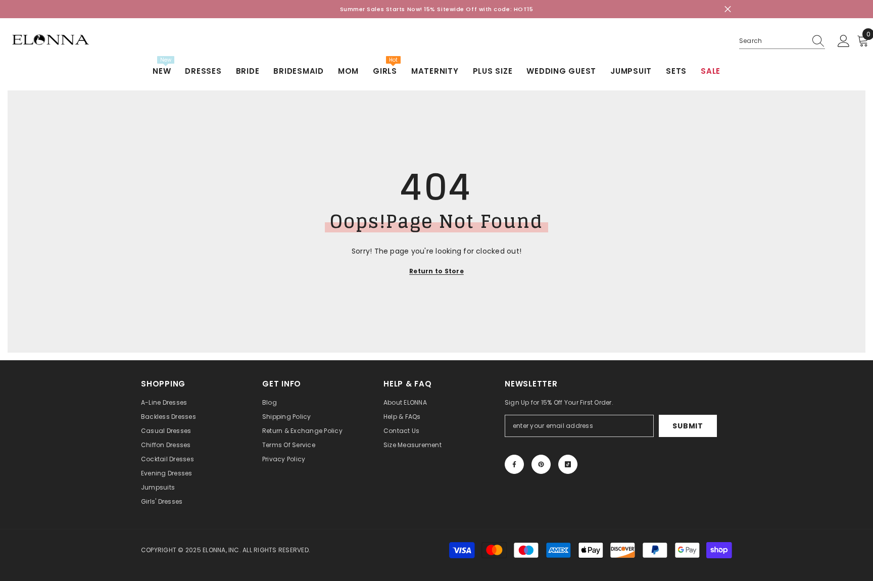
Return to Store (436, 271)
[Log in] (844, 41)
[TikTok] (567, 464)
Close (727, 9)
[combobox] (772, 41)
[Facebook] (514, 464)
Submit (687, 426)
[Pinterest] (541, 464)
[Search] (782, 41)
